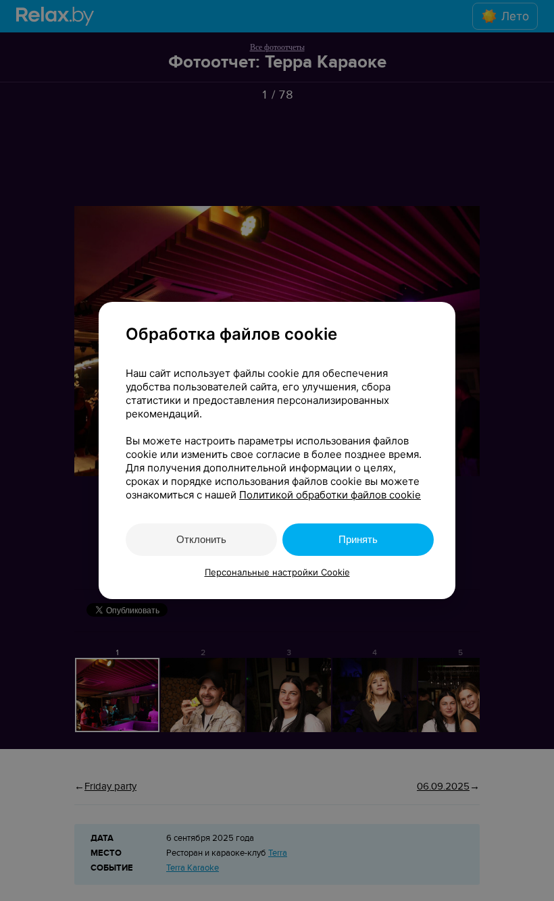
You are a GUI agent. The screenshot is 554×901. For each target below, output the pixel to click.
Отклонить (201, 539)
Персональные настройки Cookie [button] (277, 572)
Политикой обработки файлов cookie (330, 494)
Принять (358, 539)
